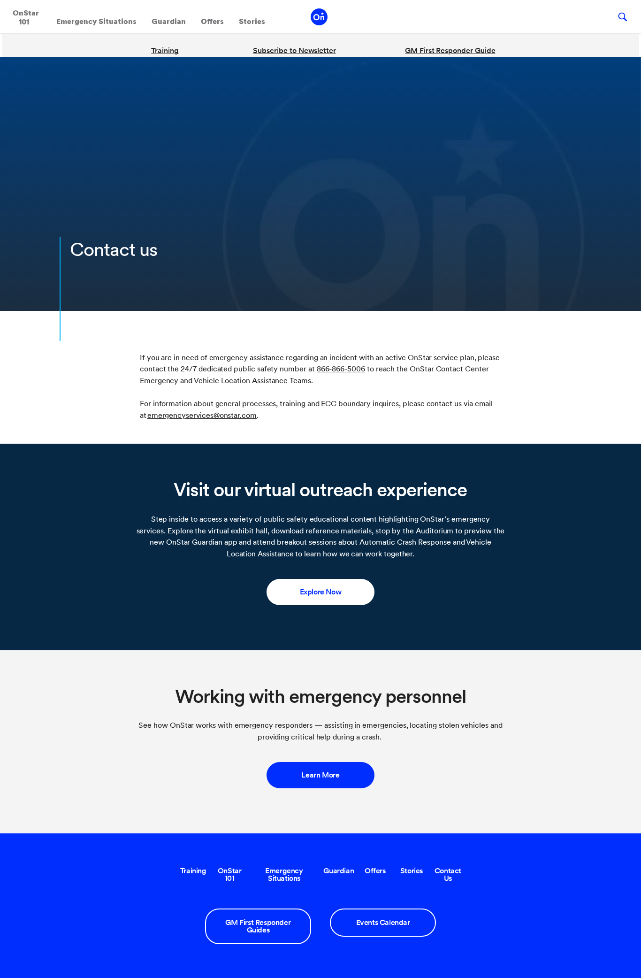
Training (165, 50)
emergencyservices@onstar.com (202, 415)
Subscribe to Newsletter (294, 50)
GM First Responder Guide (450, 50)
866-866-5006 (341, 368)
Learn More (320, 774)
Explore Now (321, 591)
